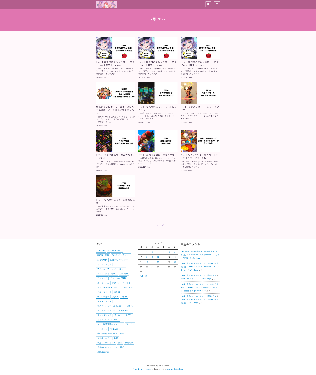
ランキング (123, 310)
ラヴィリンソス (104, 315)
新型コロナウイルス (106, 343)
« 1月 (140, 276)
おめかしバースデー (119, 260)
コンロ (117, 292)
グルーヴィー (127, 287)
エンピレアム (103, 283)
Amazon (101, 251)
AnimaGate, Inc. (175, 369)
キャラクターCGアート (107, 287)
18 (164, 262)
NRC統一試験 (103, 255)
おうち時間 (102, 260)
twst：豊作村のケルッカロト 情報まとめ (199, 275)
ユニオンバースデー (106, 310)
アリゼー (124, 274)
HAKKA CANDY (115, 251)
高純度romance (104, 352)
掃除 (122, 333)
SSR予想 (116, 255)
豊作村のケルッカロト (107, 347)
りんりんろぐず (104, 264)
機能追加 (129, 343)
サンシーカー (103, 297)
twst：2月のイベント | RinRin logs (196, 279)
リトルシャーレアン (123, 315)
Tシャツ (126, 255)
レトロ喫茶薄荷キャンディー (110, 324)
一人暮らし (102, 329)
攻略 (116, 338)
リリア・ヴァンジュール (108, 320)
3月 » (147, 276)
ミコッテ (130, 306)
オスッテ (116, 283)
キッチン (127, 283)
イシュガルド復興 (118, 278)
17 (158, 262)
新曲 (120, 343)
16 (152, 262)
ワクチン (130, 324)
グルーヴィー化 (104, 292)
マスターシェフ (104, 301)
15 (147, 262)
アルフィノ (102, 278)
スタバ (115, 297)
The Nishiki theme (142, 369)
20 (175, 262)
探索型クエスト (104, 338)
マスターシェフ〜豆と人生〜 (110, 306)
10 (158, 257)
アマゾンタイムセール (107, 274)
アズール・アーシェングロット (111, 269)
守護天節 (114, 329)
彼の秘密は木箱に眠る (107, 333)
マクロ (124, 297)
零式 (122, 347)
